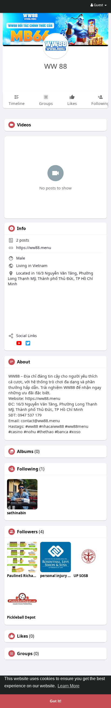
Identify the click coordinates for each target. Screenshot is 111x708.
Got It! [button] (55, 701)
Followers (27, 532)
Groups (25, 653)
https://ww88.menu (33, 247)
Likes (22, 636)
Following (27, 469)
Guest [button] (98, 4)
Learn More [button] (68, 686)
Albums (25, 451)
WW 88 (55, 66)
